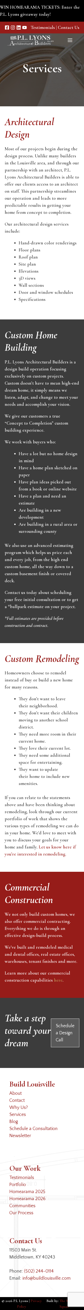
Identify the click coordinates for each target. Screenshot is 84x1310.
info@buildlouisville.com (46, 1278)
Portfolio (17, 1184)
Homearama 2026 (27, 1198)
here (58, 980)
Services (17, 1114)
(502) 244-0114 (39, 1271)
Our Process (21, 1212)
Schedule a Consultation (33, 1128)
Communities (22, 1205)
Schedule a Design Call (65, 1033)
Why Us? (18, 1107)
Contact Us (68, 27)
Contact (17, 1100)
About (15, 1093)
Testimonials (43, 27)
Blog (13, 1121)
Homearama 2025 (27, 1191)
